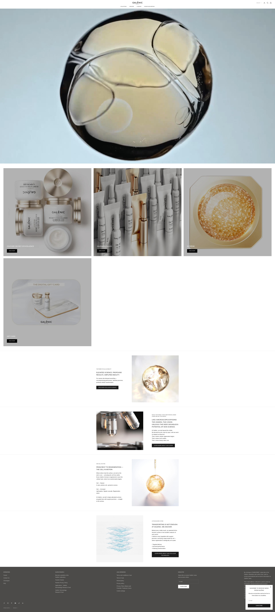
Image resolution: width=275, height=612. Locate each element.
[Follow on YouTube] (15, 603)
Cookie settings (121, 591)
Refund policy (120, 580)
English (258, 2)
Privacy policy (120, 583)
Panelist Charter (59, 580)
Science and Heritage (149, 6)
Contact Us (6, 578)
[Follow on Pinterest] (11, 603)
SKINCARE (131, 6)
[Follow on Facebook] (4, 603)
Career (5, 575)
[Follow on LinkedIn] (22, 603)
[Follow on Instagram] (8, 603)
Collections (123, 6)
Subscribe (259, 605)
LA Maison (139, 6)
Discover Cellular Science (107, 387)
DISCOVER (12, 250)
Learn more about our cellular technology (165, 554)
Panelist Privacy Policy (61, 582)
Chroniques (6, 580)
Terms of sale (120, 578)
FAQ (4, 583)
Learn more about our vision (163, 445)
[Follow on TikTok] (19, 603)
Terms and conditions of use (124, 575)
